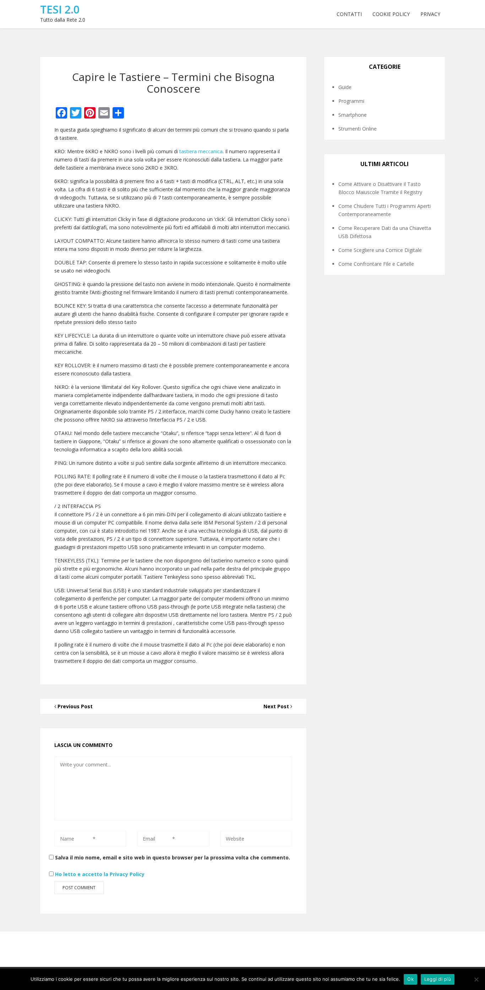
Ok (410, 979)
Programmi (351, 101)
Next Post (276, 706)
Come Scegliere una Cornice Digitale (380, 250)
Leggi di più (437, 979)
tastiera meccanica (201, 151)
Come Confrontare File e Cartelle (376, 263)
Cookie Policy (391, 14)
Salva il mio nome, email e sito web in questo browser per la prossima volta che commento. (172, 857)
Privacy (430, 14)
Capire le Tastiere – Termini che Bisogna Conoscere (173, 83)
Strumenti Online (357, 128)
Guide (345, 87)
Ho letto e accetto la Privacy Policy (100, 874)
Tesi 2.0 (60, 9)
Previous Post (74, 706)
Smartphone (352, 114)
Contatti (349, 14)
